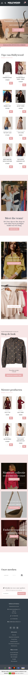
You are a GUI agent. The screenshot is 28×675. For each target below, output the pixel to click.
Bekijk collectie (6, 57)
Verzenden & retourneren (14, 643)
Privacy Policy (14, 639)
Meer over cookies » (19, 673)
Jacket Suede (20, 106)
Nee (13, 673)
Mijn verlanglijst (14, 657)
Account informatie (14, 652)
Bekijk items (14, 536)
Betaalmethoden (14, 641)
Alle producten (14, 661)
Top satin (21, 132)
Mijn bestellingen (14, 654)
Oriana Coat (7, 106)
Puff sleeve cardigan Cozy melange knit (20, 161)
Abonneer (22, 593)
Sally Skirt (20, 412)
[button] (1, 25)
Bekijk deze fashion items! (14, 375)
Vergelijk (14, 659)
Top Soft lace (7, 132)
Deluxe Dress (7, 439)
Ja (10, 673)
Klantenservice (14, 646)
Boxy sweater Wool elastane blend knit (7, 161)
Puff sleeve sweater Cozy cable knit (21, 440)
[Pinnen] (18, 668)
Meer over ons (14, 229)
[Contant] (5, 668)
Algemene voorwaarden (14, 637)
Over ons (14, 635)
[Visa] (23, 668)
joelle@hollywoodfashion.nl (15, 621)
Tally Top (7, 412)
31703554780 (14, 618)
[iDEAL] (9, 668)
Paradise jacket (7, 77)
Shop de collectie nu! (14, 263)
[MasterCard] (14, 668)
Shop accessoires (14, 507)
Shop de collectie (17, 30)
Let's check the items (14, 306)
